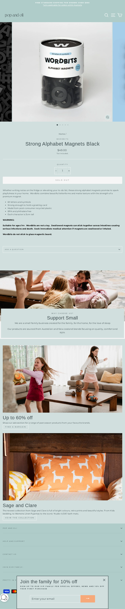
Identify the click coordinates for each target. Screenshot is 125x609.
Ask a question (14, 249)
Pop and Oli (10, 528)
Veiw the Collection (19, 518)
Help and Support (14, 541)
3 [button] (63, 125)
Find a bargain (15, 427)
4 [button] (65, 125)
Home (62, 134)
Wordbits (62, 139)
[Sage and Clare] (62, 466)
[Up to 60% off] (62, 379)
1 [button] (57, 125)
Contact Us (10, 554)
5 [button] (68, 125)
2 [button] (60, 125)
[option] (62, 4)
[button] (4, 598)
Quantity (62, 164)
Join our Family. (13, 567)
